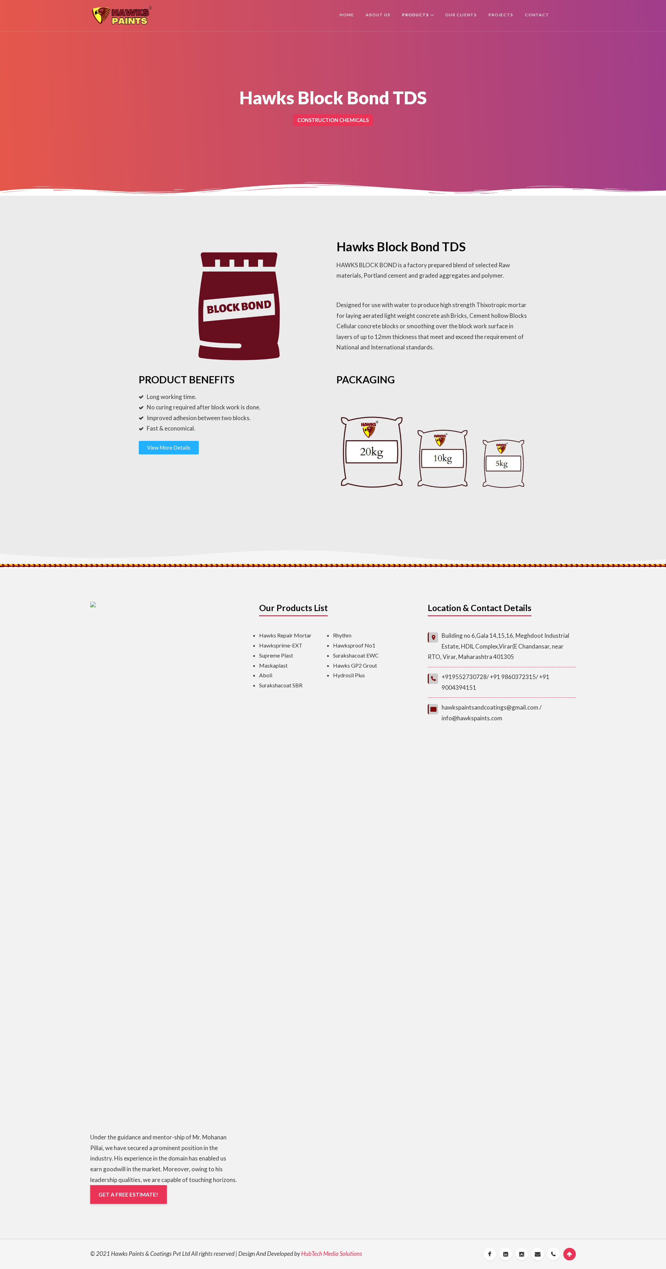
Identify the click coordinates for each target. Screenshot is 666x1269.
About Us (378, 14)
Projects (500, 14)
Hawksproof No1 (354, 645)
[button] (169, 447)
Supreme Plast (276, 655)
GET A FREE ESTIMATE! (128, 1194)
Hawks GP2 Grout (355, 665)
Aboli (265, 675)
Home (347, 14)
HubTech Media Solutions (331, 1253)
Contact (537, 14)
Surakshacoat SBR (280, 685)
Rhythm (342, 635)
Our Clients (461, 14)
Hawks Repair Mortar (285, 635)
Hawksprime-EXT (280, 645)
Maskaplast (273, 665)
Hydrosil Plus (349, 675)
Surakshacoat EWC (356, 655)
